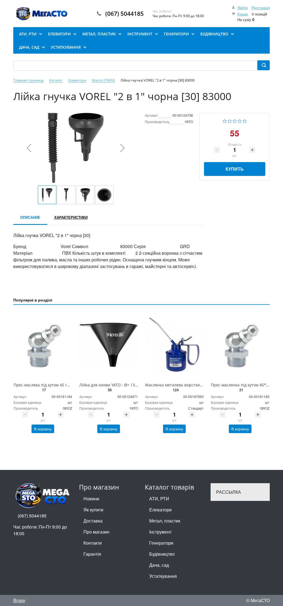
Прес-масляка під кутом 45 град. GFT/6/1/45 (55, 384)
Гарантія (92, 554)
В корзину (43, 428)
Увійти (242, 7)
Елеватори (160, 509)
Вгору (19, 600)
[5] (245, 120)
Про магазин (96, 532)
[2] (230, 120)
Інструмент (160, 532)
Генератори (161, 543)
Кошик (242, 14)
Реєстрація (260, 7)
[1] (225, 120)
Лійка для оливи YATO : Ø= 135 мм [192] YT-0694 (124, 384)
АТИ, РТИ (159, 498)
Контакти (92, 543)
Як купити (93, 509)
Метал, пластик (164, 520)
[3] (235, 120)
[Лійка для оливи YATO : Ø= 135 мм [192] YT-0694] (108, 345)
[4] (240, 120)
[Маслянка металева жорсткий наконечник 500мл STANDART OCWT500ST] (174, 345)
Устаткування (163, 576)
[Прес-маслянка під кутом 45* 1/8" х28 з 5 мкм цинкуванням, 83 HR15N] (240, 345)
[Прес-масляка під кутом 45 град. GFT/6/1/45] (43, 345)
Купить (235, 169)
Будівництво (162, 554)
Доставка (93, 520)
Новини (91, 498)
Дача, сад (159, 565)
